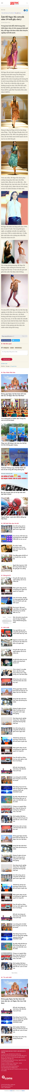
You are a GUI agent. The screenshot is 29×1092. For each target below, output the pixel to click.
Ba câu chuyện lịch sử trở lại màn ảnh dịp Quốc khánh (13, 493)
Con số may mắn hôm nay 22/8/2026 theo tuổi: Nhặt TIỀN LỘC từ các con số (20, 537)
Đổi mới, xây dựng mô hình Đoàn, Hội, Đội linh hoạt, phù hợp (19, 768)
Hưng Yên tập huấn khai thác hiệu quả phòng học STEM (20, 700)
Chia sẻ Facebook (7, 340)
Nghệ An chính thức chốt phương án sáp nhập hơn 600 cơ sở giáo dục (20, 641)
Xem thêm (14, 973)
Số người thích (14, 366)
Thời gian (8, 366)
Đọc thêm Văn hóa (9, 372)
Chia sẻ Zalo (16, 340)
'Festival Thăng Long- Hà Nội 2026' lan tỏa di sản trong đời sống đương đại (13, 468)
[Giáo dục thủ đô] (14, 3)
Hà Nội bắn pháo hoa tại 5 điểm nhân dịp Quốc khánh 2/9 (20, 661)
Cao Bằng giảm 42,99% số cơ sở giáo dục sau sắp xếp (20, 557)
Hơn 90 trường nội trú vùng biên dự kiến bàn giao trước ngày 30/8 (19, 527)
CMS (12, 1090)
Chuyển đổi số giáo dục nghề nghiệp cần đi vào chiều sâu (19, 579)
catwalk (11, 347)
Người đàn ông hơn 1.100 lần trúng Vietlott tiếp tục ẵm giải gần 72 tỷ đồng (20, 566)
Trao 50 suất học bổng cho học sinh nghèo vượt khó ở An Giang (20, 759)
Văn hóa (3, 9)
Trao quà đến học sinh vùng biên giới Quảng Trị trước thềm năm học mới (20, 631)
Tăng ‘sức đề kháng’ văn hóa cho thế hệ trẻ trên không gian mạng (13, 444)
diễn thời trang (18, 347)
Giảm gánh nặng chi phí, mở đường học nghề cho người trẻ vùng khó (20, 589)
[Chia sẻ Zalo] (27, 10)
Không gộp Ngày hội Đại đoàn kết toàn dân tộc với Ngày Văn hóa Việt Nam (13, 394)
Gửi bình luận (6, 359)
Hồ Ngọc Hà (6, 347)
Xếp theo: (3, 366)
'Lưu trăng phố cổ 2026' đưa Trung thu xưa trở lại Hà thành (13, 419)
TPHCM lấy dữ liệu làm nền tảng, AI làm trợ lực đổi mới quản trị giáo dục (20, 739)
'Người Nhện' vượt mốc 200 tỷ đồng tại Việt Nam (13, 518)
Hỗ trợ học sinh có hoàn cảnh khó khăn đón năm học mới (20, 680)
